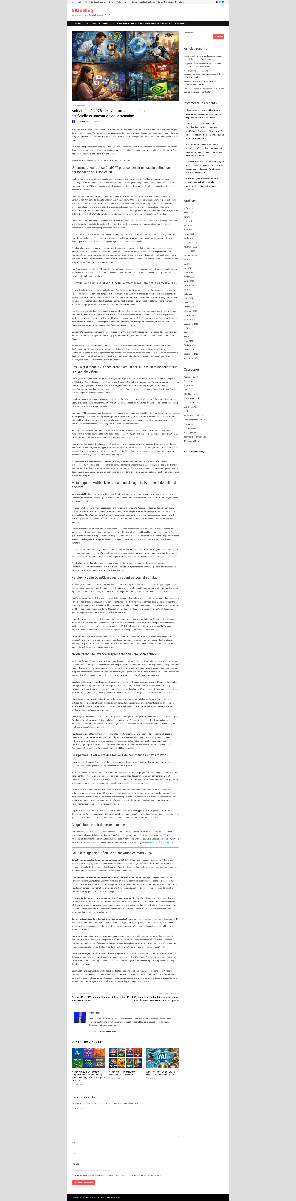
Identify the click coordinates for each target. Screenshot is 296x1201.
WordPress (109, 1197)
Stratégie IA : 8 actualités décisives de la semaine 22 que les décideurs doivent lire (205, 135)
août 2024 (188, 289)
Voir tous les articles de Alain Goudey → (104, 1031)
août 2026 (188, 208)
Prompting (188, 424)
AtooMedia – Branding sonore (95, 2)
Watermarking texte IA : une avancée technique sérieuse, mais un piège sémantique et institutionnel (204, 73)
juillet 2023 (188, 332)
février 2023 (189, 345)
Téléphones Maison (192, 441)
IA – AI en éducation (192, 398)
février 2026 (189, 234)
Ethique (187, 389)
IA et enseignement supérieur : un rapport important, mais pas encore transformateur (204, 152)
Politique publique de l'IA (194, 419)
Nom (74, 1142)
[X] (217, 2)
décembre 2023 (190, 311)
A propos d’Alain (81, 23)
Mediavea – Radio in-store (118, 2)
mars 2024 (188, 298)
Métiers (187, 411)
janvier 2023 (189, 349)
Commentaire (78, 1109)
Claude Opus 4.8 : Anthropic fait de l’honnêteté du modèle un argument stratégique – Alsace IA (201, 127)
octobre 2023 (189, 319)
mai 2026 (188, 221)
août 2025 (188, 259)
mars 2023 (188, 341)
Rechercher (189, 32)
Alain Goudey (83, 122)
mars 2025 (188, 272)
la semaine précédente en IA (159, 842)
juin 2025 (187, 264)
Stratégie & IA (190, 428)
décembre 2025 (190, 242)
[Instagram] (220, 2)
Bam (118, 1197)
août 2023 (188, 328)
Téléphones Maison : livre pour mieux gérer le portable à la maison (141, 23)
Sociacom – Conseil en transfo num (142, 2)
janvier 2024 (189, 306)
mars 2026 (188, 229)
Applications (189, 381)
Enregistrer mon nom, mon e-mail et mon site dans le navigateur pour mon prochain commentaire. (118, 1175)
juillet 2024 (188, 294)
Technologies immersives (195, 436)
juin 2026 (187, 216)
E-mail (75, 1153)
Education (188, 385)
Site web (75, 1164)
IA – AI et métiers (191, 402)
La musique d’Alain (100, 23)
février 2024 (189, 302)
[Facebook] (214, 2)
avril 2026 (188, 225)
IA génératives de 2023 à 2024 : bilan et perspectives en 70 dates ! (161, 1073)
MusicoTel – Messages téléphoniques (171, 2)
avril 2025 (188, 268)
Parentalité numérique (193, 415)
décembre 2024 (190, 285)
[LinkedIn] (223, 2)
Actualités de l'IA (79, 106)
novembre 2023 (190, 315)
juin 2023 (187, 336)
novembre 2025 (190, 246)
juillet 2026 (188, 212)
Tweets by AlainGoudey (194, 451)
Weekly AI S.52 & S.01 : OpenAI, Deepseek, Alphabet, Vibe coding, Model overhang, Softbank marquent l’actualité (88, 1076)
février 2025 (189, 276)
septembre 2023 (191, 323)
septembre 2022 (191, 353)
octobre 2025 (189, 251)
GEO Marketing (190, 394)
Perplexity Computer (111, 629)
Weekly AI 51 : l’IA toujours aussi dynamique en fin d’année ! (123, 1073)
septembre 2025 (191, 255)
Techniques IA (190, 432)
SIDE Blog (82, 10)
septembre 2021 (191, 358)
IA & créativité (190, 406)
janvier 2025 (189, 281)
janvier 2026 (189, 238)
